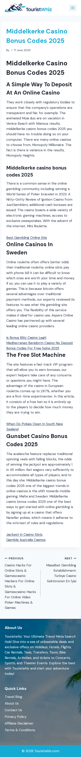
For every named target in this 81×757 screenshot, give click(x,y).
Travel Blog (13, 697)
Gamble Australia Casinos (26, 540)
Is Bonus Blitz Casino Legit (26, 337)
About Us (12, 703)
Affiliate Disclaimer (19, 723)
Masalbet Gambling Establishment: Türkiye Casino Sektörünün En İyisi (61, 570)
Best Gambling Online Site (26, 237)
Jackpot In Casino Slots (24, 534)
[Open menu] (72, 8)
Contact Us (13, 710)
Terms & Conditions (20, 730)
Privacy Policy (15, 717)
